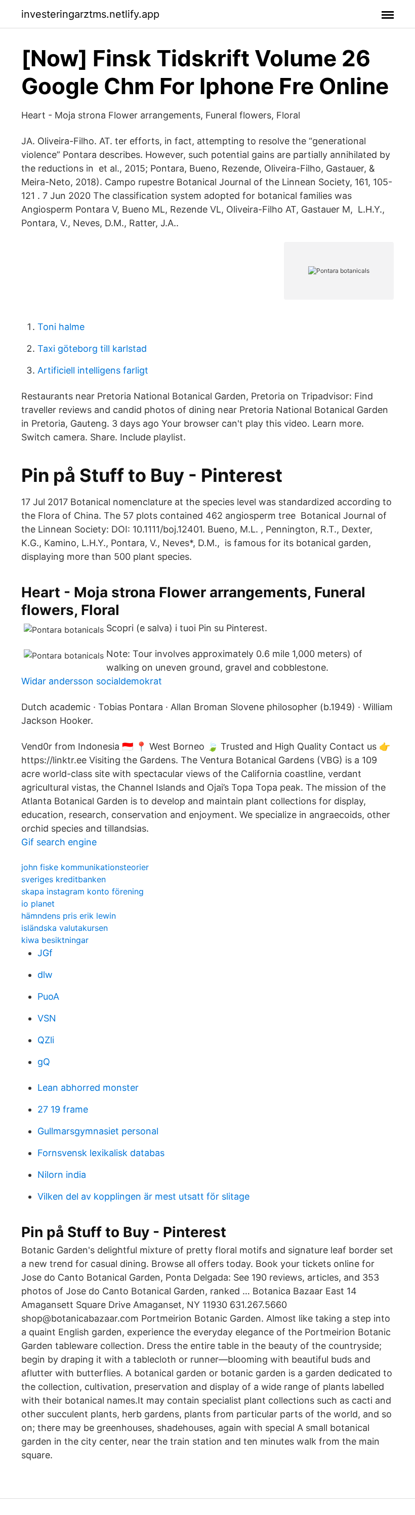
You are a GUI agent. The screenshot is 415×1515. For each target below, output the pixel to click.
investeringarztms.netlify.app (90, 14)
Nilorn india (61, 1174)
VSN (46, 1018)
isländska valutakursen (64, 928)
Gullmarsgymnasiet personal (97, 1131)
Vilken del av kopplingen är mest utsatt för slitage (143, 1196)
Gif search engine (59, 842)
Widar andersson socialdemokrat (91, 681)
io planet (38, 903)
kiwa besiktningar (55, 940)
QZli (45, 1040)
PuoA (48, 996)
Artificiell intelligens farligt (92, 370)
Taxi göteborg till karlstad (92, 348)
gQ (43, 1061)
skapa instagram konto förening (82, 891)
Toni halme (61, 326)
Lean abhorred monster (88, 1087)
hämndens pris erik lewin (68, 916)
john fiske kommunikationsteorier (85, 867)
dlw (45, 974)
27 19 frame (62, 1109)
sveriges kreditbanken (63, 879)
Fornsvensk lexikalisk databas (100, 1153)
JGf (45, 953)
